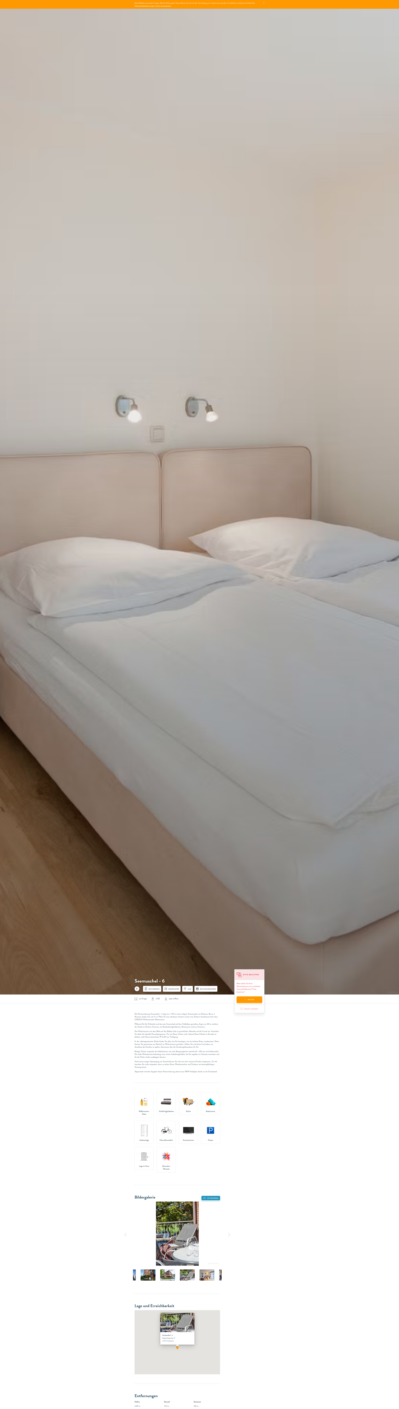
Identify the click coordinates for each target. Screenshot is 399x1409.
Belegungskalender (208, 989)
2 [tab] (158, 1266)
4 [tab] (166, 1266)
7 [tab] (177, 1266)
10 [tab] (188, 1266)
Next (229, 1234)
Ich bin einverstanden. (163, 5)
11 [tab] (192, 1266)
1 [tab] (154, 1266)
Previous (125, 1234)
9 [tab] (184, 1266)
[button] (177, 1347)
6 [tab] (173, 1266)
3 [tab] (162, 1266)
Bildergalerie (173, 989)
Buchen (251, 1000)
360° (212, 1198)
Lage (189, 989)
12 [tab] (196, 1266)
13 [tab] (199, 1266)
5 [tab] (169, 1266)
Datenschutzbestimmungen (145, 5)
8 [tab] (181, 1266)
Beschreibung (154, 989)
